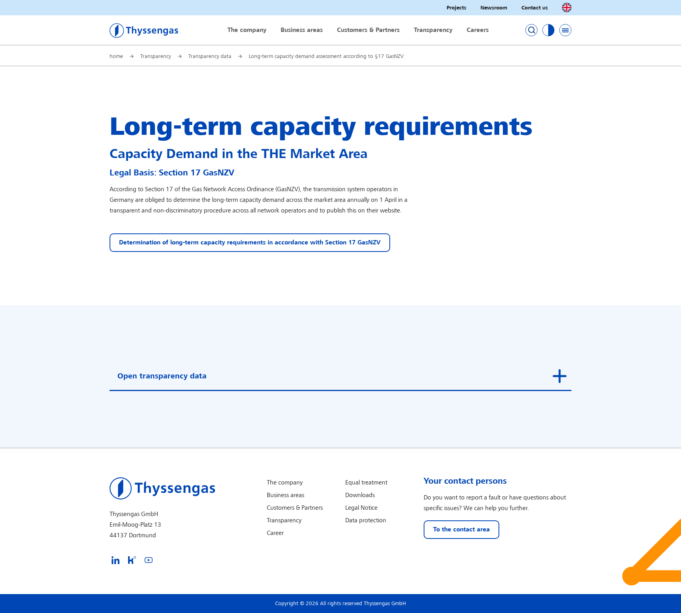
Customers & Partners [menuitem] (368, 30)
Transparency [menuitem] (433, 30)
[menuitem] (115, 560)
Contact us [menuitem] (534, 7)
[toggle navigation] (565, 30)
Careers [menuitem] (478, 30)
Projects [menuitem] (456, 7)
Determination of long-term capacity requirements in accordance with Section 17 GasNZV (250, 243)
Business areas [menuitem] (302, 30)
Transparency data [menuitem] (209, 56)
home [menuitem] (116, 56)
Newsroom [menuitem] (493, 7)
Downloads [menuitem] (360, 495)
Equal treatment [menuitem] (366, 483)
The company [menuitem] (246, 30)
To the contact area (461, 530)
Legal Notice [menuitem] (361, 508)
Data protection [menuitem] (365, 521)
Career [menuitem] (275, 533)
